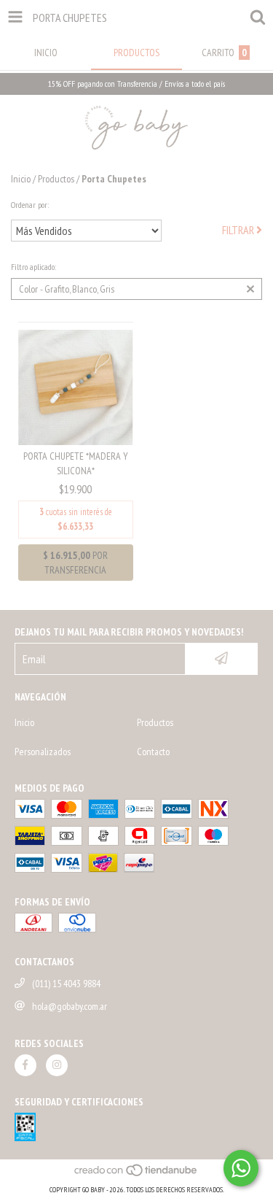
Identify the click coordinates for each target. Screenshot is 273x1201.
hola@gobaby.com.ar (69, 1006)
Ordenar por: (30, 204)
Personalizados (43, 751)
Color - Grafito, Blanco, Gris (66, 289)
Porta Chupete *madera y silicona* (75, 463)
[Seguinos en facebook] (25, 1065)
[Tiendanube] (136, 1175)
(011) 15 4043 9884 (66, 983)
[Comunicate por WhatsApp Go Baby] (240, 1168)
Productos (56, 178)
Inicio (21, 178)
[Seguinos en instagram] (57, 1065)
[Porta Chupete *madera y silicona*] (75, 386)
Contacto (153, 751)
